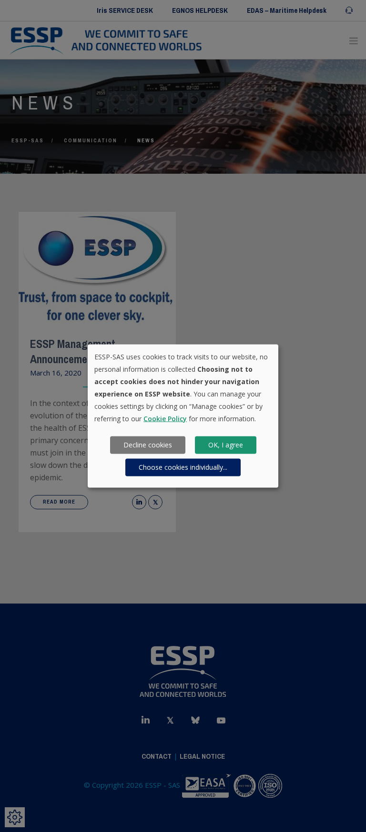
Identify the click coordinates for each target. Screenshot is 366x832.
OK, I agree (225, 444)
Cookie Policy (165, 418)
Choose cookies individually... (183, 467)
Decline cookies (147, 444)
